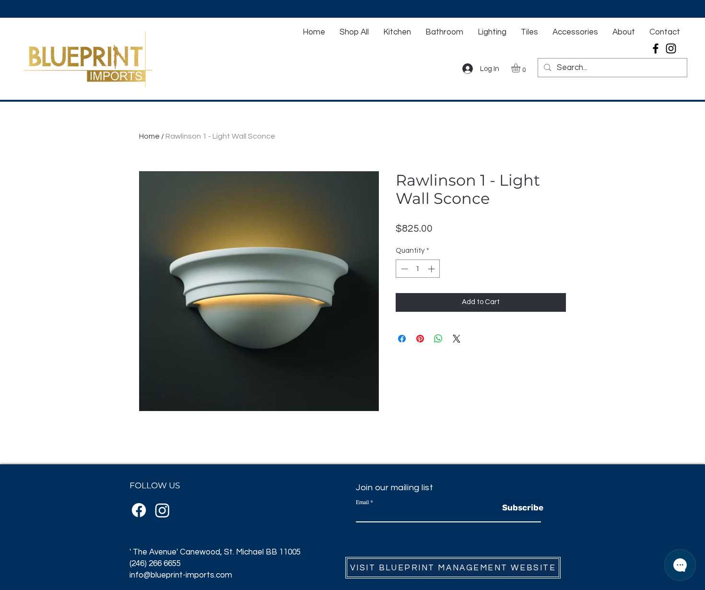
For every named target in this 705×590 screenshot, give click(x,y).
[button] (521, 67)
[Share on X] (456, 338)
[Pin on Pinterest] (420, 338)
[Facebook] (655, 48)
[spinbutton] (418, 269)
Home (149, 136)
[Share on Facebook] (402, 338)
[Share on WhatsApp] (438, 338)
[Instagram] (671, 48)
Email (362, 502)
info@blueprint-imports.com (180, 575)
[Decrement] (403, 269)
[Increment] (432, 269)
